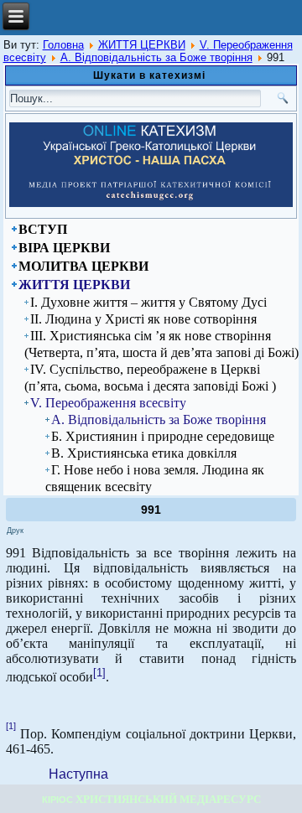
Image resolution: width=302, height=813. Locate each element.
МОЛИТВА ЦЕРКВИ (83, 266)
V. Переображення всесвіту (108, 403)
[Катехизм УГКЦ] (151, 204)
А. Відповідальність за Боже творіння (156, 57)
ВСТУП (42, 229)
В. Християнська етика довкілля (144, 453)
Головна (63, 45)
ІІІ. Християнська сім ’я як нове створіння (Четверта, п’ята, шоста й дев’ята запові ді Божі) (161, 344)
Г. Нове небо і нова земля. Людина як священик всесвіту (154, 478)
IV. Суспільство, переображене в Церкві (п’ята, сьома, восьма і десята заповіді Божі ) (150, 377)
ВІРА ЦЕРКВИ (64, 248)
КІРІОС (57, 800)
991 (151, 509)
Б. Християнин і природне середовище (162, 436)
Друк (15, 530)
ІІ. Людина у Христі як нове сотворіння (143, 319)
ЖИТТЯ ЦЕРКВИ (141, 45)
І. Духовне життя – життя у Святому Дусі (148, 302)
